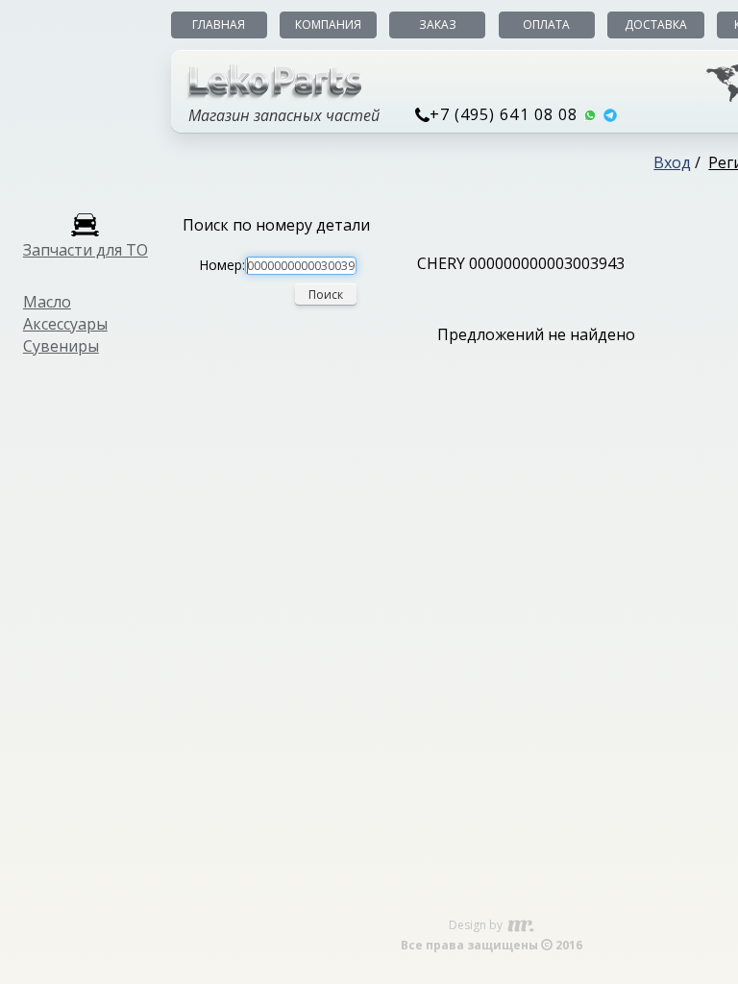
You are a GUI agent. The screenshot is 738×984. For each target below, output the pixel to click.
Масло (47, 301)
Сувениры (61, 346)
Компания (328, 24)
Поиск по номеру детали (276, 224)
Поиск (325, 294)
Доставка (656, 24)
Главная (218, 24)
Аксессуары (65, 323)
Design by (477, 925)
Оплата (546, 24)
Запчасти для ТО (85, 249)
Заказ (437, 24)
